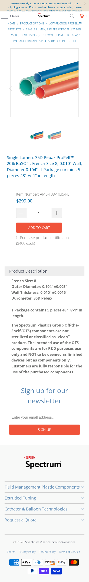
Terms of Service (69, 552)
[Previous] (11, 88)
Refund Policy (47, 552)
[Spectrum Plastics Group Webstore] (44, 16)
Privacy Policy (27, 552)
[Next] (77, 88)
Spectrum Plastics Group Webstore (50, 542)
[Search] (72, 16)
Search (11, 552)
